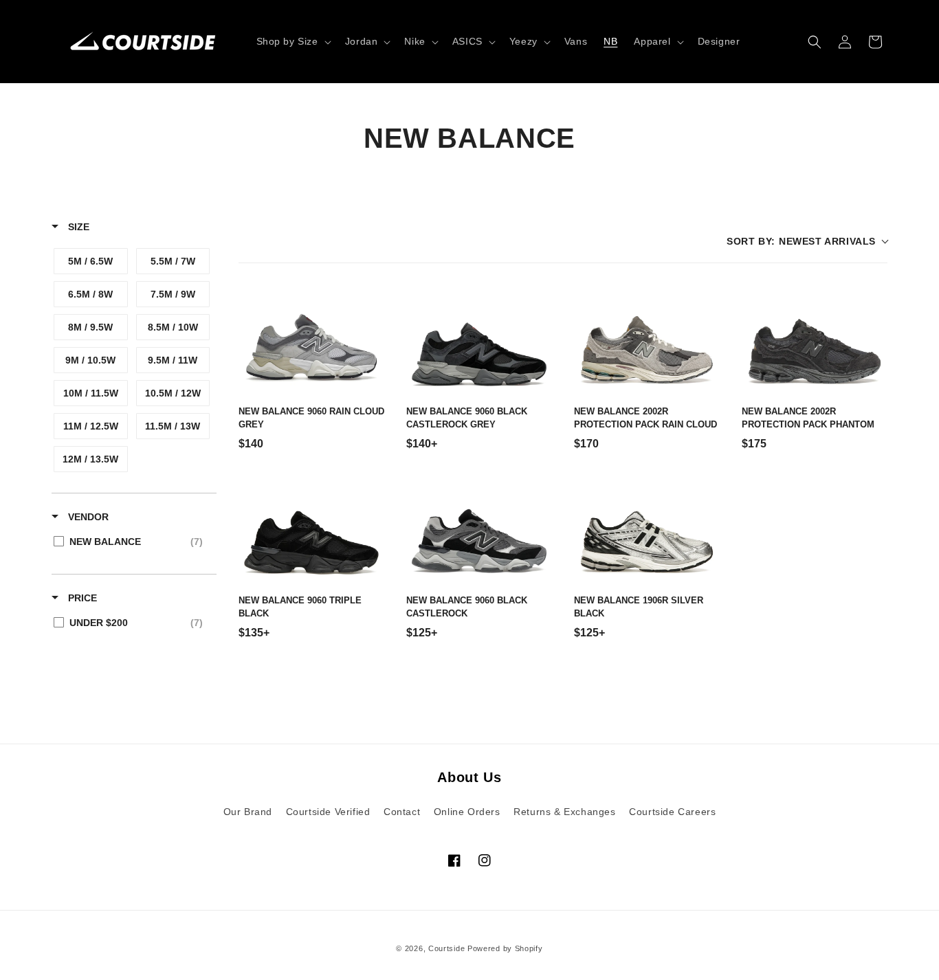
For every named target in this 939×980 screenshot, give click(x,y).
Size (77, 226)
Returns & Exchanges (564, 811)
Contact (402, 811)
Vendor (87, 516)
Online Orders (467, 811)
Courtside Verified (328, 811)
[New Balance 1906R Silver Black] (647, 528)
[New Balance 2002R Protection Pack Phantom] (814, 339)
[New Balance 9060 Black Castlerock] (479, 528)
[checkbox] (90, 261)
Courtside (446, 948)
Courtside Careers (672, 811)
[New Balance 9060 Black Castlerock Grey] (479, 339)
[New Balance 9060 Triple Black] (311, 528)
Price (81, 597)
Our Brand (247, 811)
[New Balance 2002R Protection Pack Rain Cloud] (647, 339)
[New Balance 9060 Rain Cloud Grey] (311, 339)
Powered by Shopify (505, 948)
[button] (292, 41)
